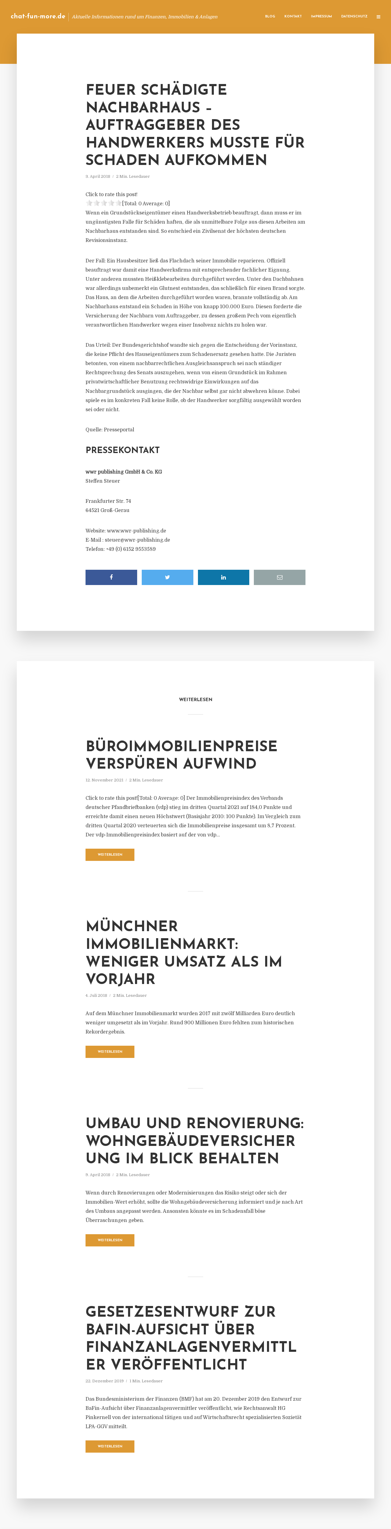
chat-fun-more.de (38, 16)
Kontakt (293, 16)
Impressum (321, 16)
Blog (270, 16)
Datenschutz (354, 16)
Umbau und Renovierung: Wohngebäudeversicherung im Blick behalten (195, 1142)
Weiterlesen (110, 855)
